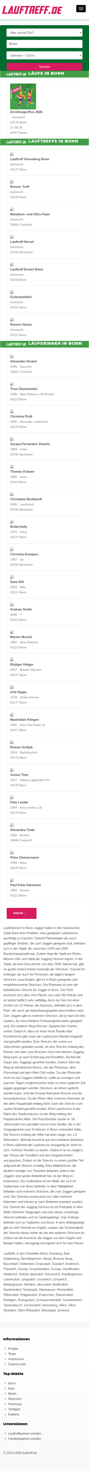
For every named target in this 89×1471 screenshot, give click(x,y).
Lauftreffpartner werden (24, 1433)
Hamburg (14, 1404)
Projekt (12, 1348)
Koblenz (13, 1414)
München (14, 1399)
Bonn (11, 1383)
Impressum (15, 1359)
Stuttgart (13, 1409)
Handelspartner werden (24, 1438)
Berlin (11, 1393)
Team (11, 1354)
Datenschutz (16, 1364)
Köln (10, 1388)
